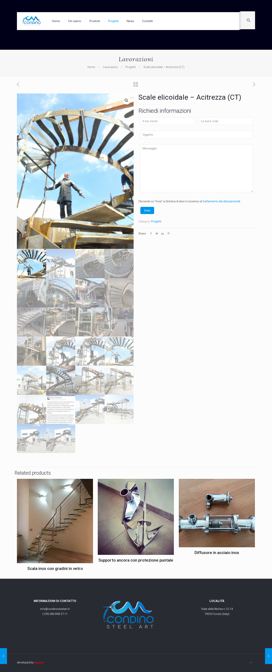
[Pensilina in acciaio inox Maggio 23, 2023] (268, 656)
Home (91, 67)
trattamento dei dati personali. (222, 201)
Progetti (130, 67)
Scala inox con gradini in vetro (55, 568)
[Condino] (31, 21)
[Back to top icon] (251, 662)
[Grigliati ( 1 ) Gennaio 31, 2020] (3, 656)
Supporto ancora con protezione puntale (135, 560)
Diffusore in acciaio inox (216, 552)
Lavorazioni (110, 67)
